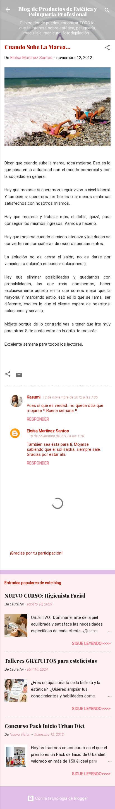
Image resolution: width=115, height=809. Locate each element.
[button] (107, 48)
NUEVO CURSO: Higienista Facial (44, 595)
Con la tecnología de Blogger (61, 798)
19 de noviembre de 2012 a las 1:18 (56, 436)
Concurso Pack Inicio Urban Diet (44, 726)
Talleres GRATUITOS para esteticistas (50, 660)
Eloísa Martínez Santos (48, 430)
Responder (38, 419)
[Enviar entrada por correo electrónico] (19, 376)
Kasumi (33, 397)
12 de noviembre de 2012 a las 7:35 (70, 397)
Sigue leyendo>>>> (91, 643)
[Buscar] (107, 11)
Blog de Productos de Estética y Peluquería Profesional (57, 11)
